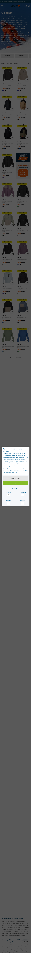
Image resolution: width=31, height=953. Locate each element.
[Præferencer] (22, 495)
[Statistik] (8, 503)
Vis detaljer (15, 489)
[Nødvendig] (8, 495)
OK (15, 483)
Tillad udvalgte (15, 478)
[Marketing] (22, 503)
